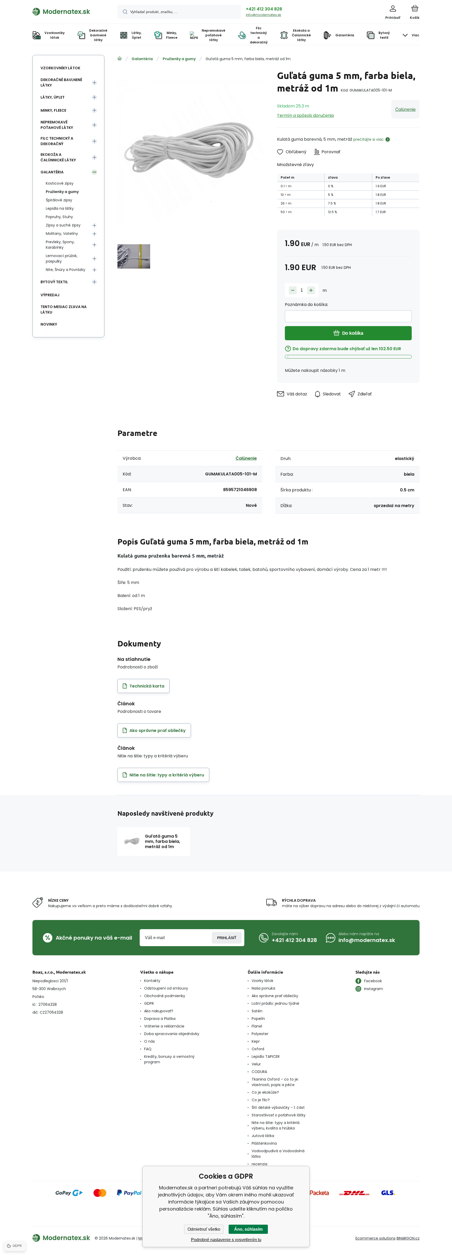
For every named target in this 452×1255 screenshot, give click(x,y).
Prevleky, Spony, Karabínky (60, 244)
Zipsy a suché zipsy (63, 225)
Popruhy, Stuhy (59, 216)
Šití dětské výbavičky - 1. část (278, 1107)
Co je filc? (261, 1100)
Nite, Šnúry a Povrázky (65, 269)
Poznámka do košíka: (306, 305)
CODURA (259, 1071)
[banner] (68, 11)
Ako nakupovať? (158, 1011)
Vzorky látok (262, 980)
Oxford (258, 1049)
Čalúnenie (405, 109)
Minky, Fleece (53, 110)
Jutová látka (263, 1135)
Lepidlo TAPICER (266, 1056)
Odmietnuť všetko (204, 1229)
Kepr (256, 1041)
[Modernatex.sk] (119, 58)
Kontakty (152, 980)
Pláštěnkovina (264, 1143)
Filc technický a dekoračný (57, 141)
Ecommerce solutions (375, 1238)
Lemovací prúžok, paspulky (61, 258)
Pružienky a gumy (179, 58)
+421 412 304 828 (264, 9)
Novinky (49, 324)
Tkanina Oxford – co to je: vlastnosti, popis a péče (275, 1082)
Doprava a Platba (160, 1018)
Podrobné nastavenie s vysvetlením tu (226, 1239)
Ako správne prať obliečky (275, 995)
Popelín (258, 1018)
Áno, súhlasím (248, 1229)
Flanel (257, 1026)
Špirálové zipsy (59, 200)
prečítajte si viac (368, 139)
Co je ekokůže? (265, 1092)
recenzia (259, 1164)
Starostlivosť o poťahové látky (279, 1115)
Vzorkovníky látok (60, 68)
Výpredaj (50, 295)
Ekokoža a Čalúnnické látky (58, 157)
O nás (149, 1041)
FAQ (147, 1049)
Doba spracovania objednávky (171, 1033)
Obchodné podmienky (164, 995)
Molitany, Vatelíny (62, 233)
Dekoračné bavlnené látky (61, 82)
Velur (256, 1064)
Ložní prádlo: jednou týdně (275, 1003)
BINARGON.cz (408, 1238)
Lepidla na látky (60, 208)
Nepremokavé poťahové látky (57, 125)
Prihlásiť (226, 938)
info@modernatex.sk (263, 14)
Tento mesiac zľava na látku (64, 309)
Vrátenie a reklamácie (164, 1026)
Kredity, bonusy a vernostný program (169, 1059)
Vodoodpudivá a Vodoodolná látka (278, 1153)
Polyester (260, 1033)
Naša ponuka (263, 988)
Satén (257, 1011)
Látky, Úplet (53, 97)
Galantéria (142, 58)
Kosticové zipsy (60, 183)
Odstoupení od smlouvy (166, 988)
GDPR (149, 1003)
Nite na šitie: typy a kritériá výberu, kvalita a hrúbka (276, 1125)
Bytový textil (54, 282)
